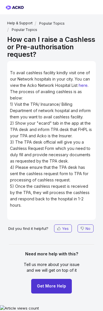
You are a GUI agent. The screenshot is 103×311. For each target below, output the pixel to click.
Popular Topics (52, 23)
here (83, 85)
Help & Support (20, 23)
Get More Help (51, 285)
